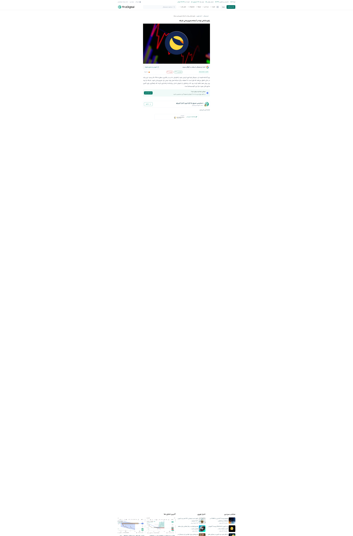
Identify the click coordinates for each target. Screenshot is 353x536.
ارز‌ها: (234, 2)
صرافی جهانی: (210, 2)
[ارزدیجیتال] (126, 7)
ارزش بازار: (201, 2)
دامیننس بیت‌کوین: (224, 2)
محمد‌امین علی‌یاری (205, 110)
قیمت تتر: (187, 2)
